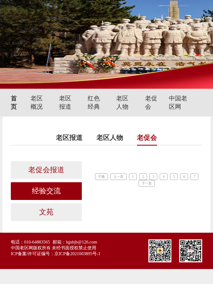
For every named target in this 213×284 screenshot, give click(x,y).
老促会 (151, 102)
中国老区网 (178, 102)
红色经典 (94, 102)
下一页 (147, 183)
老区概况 (37, 102)
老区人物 (122, 102)
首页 (14, 102)
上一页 (118, 177)
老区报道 (65, 102)
